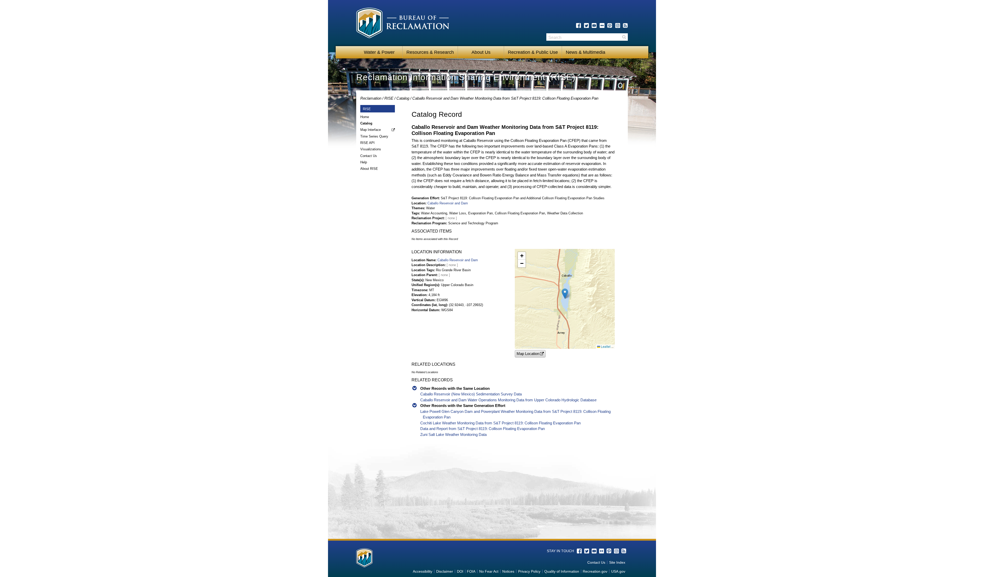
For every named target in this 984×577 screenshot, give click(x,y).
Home (364, 117)
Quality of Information (561, 571)
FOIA (471, 571)
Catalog (402, 98)
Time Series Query (374, 136)
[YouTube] (594, 25)
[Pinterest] (609, 25)
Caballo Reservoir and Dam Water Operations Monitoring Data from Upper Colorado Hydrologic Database (508, 400)
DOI (460, 571)
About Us (480, 52)
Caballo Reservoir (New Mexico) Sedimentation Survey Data (471, 394)
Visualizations (370, 149)
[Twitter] (586, 25)
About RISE (369, 169)
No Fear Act (488, 571)
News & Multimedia (585, 52)
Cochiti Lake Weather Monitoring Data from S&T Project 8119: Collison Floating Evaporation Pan (500, 423)
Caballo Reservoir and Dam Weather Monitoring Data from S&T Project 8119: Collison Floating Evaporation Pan (505, 98)
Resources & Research (430, 52)
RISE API (367, 143)
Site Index (617, 562)
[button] (565, 293)
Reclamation (370, 98)
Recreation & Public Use (533, 52)
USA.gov (618, 571)
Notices (508, 571)
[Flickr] (602, 25)
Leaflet (605, 346)
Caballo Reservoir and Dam (447, 203)
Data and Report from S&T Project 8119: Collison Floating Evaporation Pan (482, 428)
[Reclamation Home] (402, 24)
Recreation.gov (595, 571)
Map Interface (370, 130)
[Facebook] (578, 25)
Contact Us (368, 156)
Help (363, 162)
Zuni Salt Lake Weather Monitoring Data (453, 434)
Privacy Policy (529, 571)
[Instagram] (617, 25)
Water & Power (379, 52)
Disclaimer (444, 571)
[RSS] (625, 25)
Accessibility (422, 571)
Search (624, 37)
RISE (388, 98)
